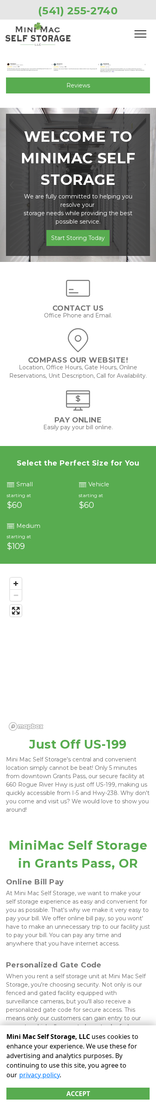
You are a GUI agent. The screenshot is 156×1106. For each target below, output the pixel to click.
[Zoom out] (16, 595)
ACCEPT (78, 1093)
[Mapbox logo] (26, 726)
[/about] (78, 296)
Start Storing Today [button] (78, 238)
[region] (78, 653)
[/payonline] (78, 408)
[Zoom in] (16, 583)
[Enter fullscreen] (16, 610)
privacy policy (39, 1074)
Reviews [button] (78, 85)
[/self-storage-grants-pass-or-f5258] (78, 348)
